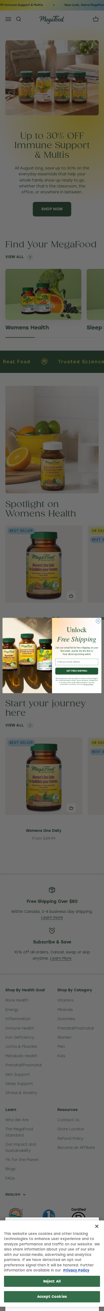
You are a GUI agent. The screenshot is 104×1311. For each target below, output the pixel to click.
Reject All (52, 1281)
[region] (52, 1263)
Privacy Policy (76, 1270)
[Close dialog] (98, 621)
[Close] (97, 1226)
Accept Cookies (52, 1297)
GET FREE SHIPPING (76, 671)
